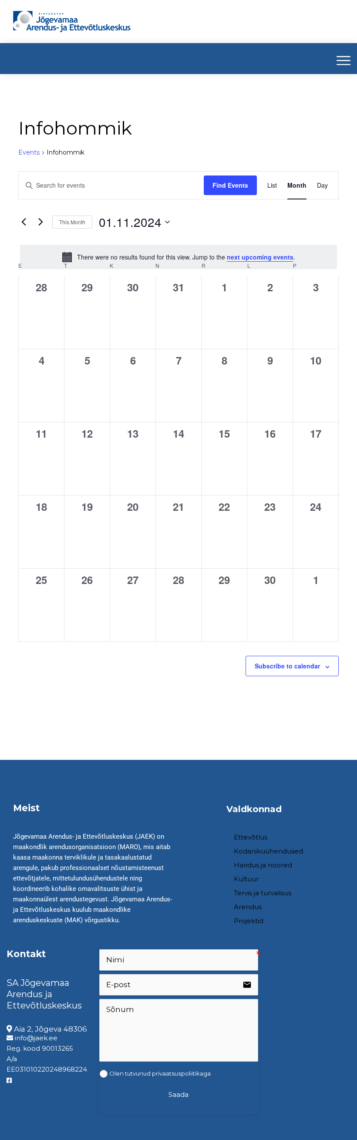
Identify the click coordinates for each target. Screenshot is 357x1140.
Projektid (248, 921)
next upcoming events (260, 257)
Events (29, 152)
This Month (72, 222)
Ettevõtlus (250, 837)
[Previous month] (23, 222)
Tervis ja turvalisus (262, 893)
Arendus (248, 907)
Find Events (230, 185)
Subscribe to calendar (287, 665)
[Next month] (40, 222)
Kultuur (246, 879)
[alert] (178, 257)
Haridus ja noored (263, 865)
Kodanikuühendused (268, 851)
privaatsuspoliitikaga (181, 1073)
